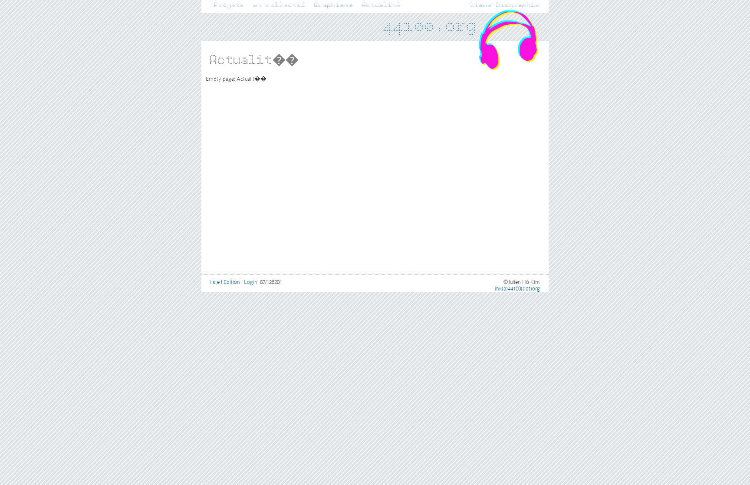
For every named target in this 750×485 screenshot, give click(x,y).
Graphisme (333, 5)
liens (481, 5)
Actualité (381, 5)
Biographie (518, 5)
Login (250, 282)
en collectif (279, 5)
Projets (229, 5)
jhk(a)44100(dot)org (517, 288)
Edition (232, 282)
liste (215, 282)
